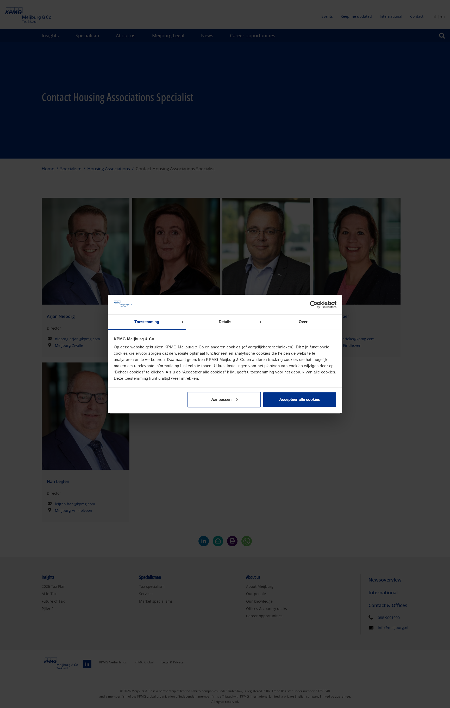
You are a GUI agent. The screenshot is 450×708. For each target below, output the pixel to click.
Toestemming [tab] (146, 322)
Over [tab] (303, 322)
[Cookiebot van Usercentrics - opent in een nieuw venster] (313, 304)
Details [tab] (225, 322)
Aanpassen (221, 399)
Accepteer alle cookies (299, 399)
